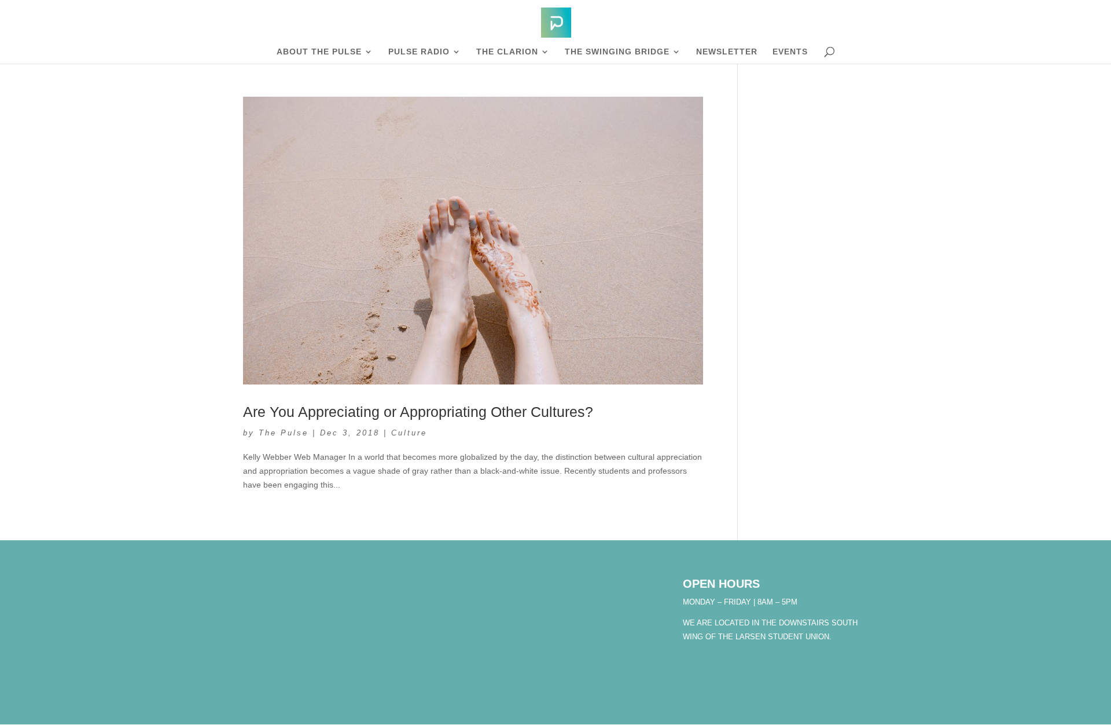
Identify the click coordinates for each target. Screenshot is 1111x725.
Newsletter (726, 51)
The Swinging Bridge (617, 51)
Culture (409, 433)
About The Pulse (319, 51)
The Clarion (507, 51)
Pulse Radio (419, 51)
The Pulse (283, 433)
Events (790, 51)
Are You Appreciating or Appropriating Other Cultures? (418, 412)
